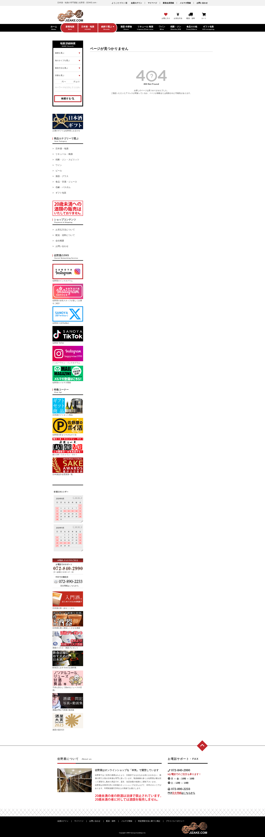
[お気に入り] (165, 14)
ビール (59, 170)
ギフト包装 (61, 193)
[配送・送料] (190, 14)
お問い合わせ (202, 3)
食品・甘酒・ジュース (66, 181)
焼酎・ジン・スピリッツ (67, 159)
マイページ (152, 3)
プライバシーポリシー (175, 821)
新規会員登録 (168, 3)
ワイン (59, 165)
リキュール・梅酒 (64, 154)
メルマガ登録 (185, 3)
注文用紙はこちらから (69, 586)
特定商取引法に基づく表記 (149, 821)
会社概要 (60, 240)
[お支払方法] (178, 14)
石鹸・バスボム (63, 187)
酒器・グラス (62, 176)
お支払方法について (65, 229)
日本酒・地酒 (62, 148)
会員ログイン (136, 3)
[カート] (204, 14)
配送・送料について (65, 235)
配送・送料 (110, 821)
